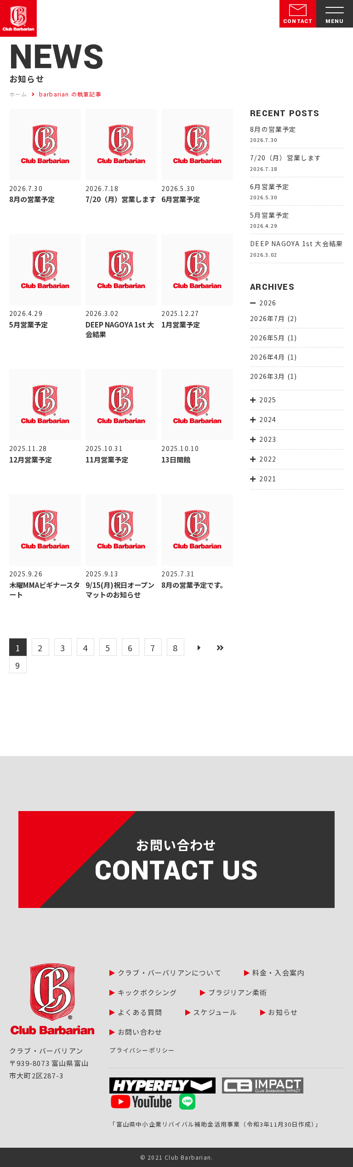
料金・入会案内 (278, 972)
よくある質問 (140, 1012)
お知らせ (283, 1012)
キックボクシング (147, 992)
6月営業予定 (269, 186)
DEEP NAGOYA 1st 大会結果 (296, 243)
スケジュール (215, 1012)
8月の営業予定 (273, 129)
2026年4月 (267, 356)
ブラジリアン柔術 (238, 992)
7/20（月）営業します (285, 157)
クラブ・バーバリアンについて (170, 972)
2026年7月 (267, 318)
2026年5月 (267, 337)
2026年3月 (267, 376)
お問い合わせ (140, 1032)
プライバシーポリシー (142, 1050)
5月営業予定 (269, 215)
